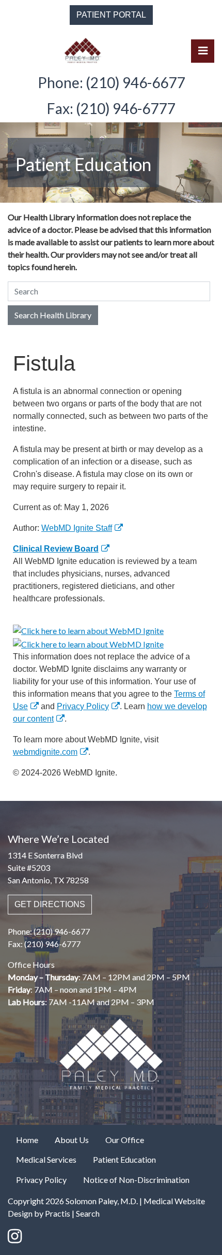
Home (27, 1140)
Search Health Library (52, 315)
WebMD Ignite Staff (76, 528)
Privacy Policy (83, 706)
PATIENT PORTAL (111, 14)
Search (88, 1213)
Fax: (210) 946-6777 (111, 108)
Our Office (124, 1140)
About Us (72, 1140)
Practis (57, 1213)
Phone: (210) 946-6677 (111, 82)
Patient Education (124, 1159)
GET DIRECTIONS (49, 904)
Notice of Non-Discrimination (136, 1180)
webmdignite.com (45, 752)
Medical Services (46, 1159)
